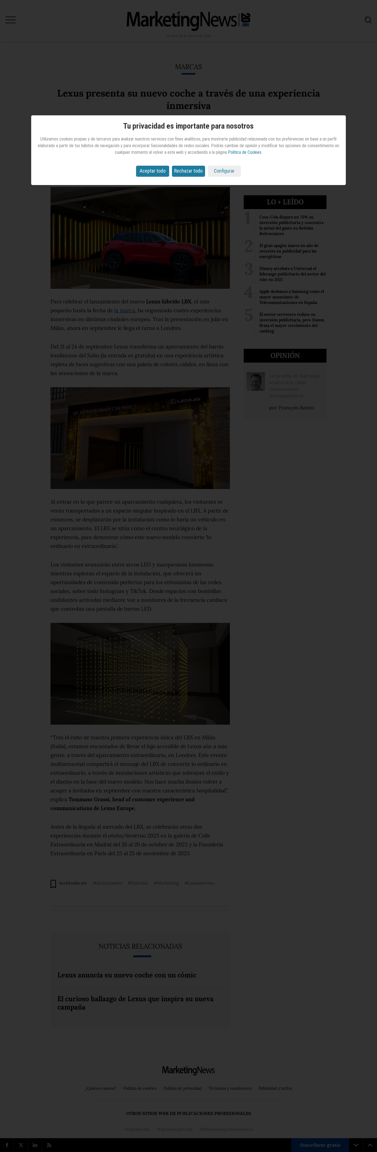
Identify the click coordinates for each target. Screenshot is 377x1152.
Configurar (224, 171)
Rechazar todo (188, 171)
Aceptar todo (153, 171)
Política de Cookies (244, 152)
